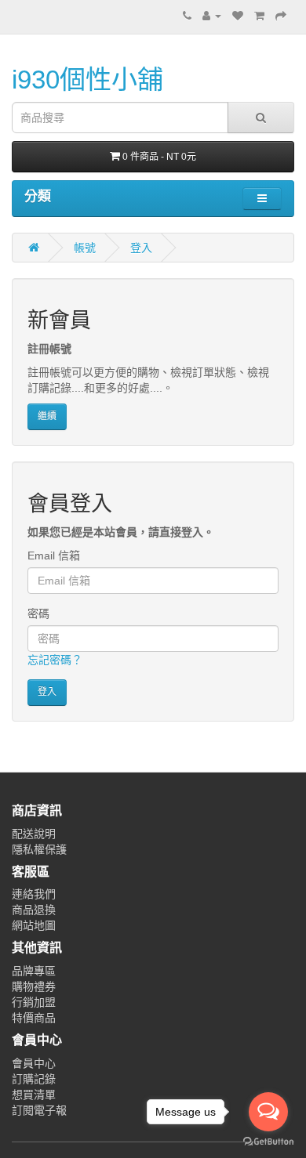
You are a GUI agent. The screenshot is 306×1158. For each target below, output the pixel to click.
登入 (141, 247)
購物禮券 (34, 986)
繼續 (47, 416)
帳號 (85, 247)
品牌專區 (34, 970)
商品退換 (34, 909)
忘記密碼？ (54, 659)
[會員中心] (211, 15)
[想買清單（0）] (237, 15)
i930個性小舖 (87, 79)
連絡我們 (34, 894)
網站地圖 (34, 925)
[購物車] (259, 15)
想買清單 (34, 1094)
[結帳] (280, 15)
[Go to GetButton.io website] (268, 1142)
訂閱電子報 (39, 1110)
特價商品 (34, 1017)
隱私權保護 (39, 849)
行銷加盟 (34, 1002)
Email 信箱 (53, 555)
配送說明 (34, 833)
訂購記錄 (34, 1079)
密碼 (38, 613)
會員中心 (34, 1063)
